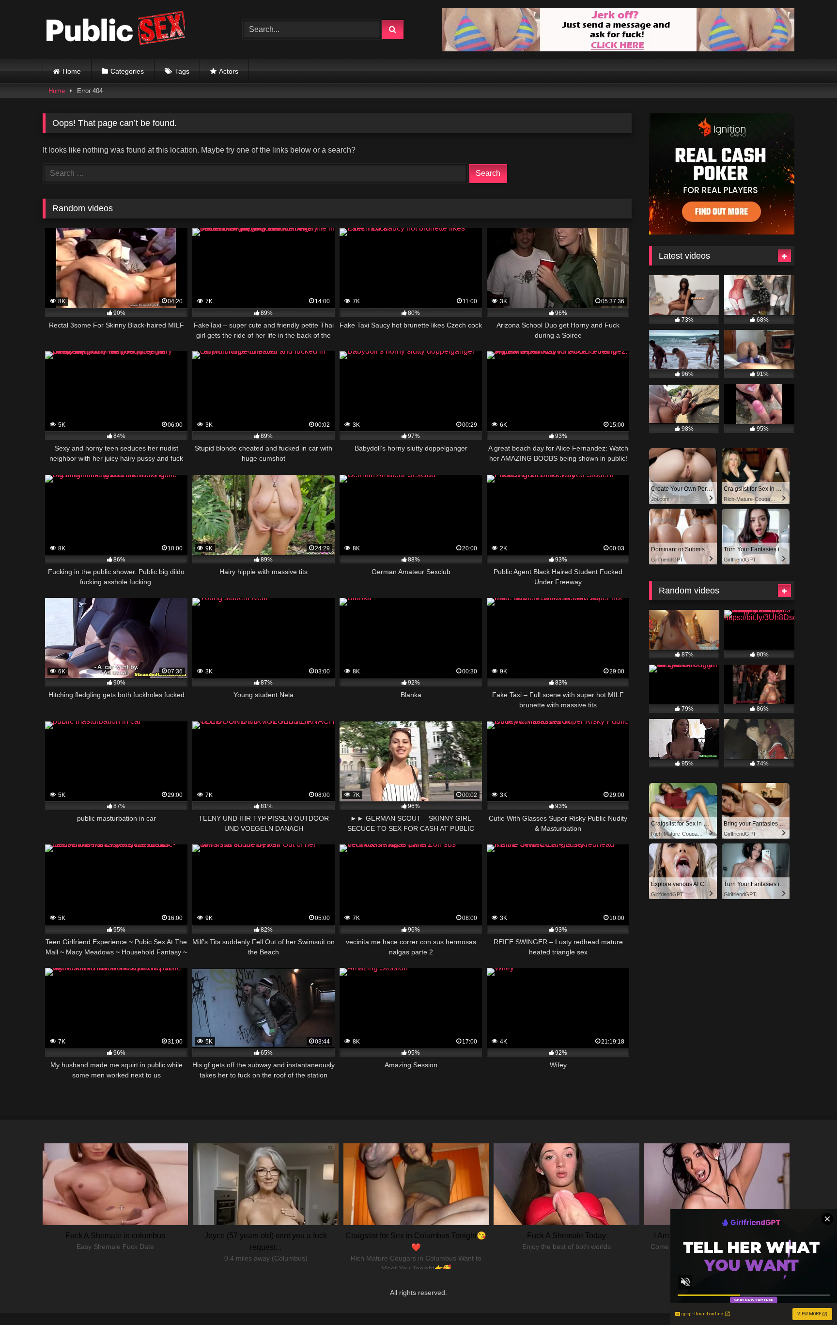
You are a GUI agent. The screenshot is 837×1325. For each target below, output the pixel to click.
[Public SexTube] (115, 29)
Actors (228, 71)
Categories (127, 71)
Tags (182, 71)
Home (71, 71)
